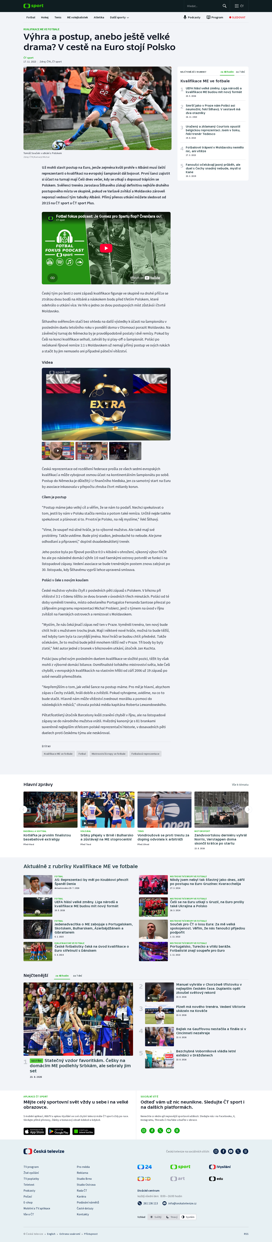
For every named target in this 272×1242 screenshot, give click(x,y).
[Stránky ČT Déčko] (144, 1180)
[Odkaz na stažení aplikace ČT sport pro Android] (59, 1131)
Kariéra (81, 1196)
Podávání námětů (88, 1202)
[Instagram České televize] (216, 1151)
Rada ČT (82, 1190)
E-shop (28, 1202)
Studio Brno (84, 1178)
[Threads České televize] (246, 1151)
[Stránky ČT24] (144, 1168)
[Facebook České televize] (223, 1151)
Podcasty (29, 1190)
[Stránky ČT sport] (180, 1168)
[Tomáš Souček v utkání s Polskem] (97, 108)
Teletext (28, 1184)
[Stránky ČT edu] (216, 1180)
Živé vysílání (31, 1173)
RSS (246, 1234)
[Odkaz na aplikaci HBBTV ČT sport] (83, 1131)
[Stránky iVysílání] (220, 1168)
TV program (31, 1167)
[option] (156, 1217)
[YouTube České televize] (231, 1151)
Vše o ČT (28, 1214)
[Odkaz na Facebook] (152, 1131)
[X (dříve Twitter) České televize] (238, 1151)
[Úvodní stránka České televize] (44, 1151)
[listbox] (172, 1217)
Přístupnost (91, 1234)
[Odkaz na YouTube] (169, 1131)
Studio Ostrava (86, 1184)
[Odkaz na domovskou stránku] (39, 6)
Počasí (27, 1196)
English (51, 1234)
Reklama (82, 1173)
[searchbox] (203, 6)
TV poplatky (31, 1178)
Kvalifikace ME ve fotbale (41, 29)
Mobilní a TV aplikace (36, 1208)
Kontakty (83, 1214)
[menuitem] (30, 17)
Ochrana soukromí (69, 1234)
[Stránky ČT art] (177, 1180)
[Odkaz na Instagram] (144, 1131)
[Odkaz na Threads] (177, 1131)
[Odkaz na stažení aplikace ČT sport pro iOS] (34, 1131)
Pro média (83, 1167)
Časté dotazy (85, 1208)
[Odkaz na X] (160, 1131)
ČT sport (28, 57)
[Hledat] (224, 6)
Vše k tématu (240, 784)
